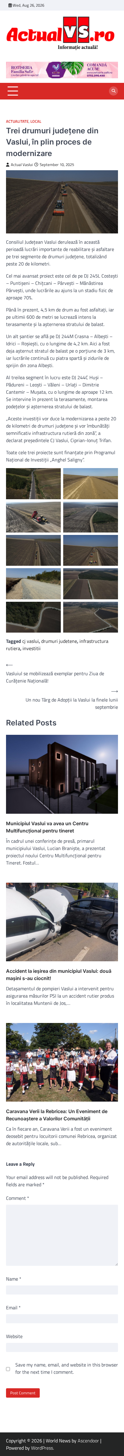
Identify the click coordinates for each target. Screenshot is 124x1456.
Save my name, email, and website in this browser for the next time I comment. (66, 1368)
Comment (17, 1198)
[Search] (113, 91)
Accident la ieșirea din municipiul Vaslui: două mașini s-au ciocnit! (58, 974)
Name (13, 1278)
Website (14, 1336)
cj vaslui (30, 641)
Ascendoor (88, 1440)
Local (35, 121)
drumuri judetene (59, 641)
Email (13, 1307)
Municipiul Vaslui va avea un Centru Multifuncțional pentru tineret (47, 827)
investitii (32, 648)
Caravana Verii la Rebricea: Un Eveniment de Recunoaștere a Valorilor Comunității (56, 1115)
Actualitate (17, 121)
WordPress (42, 1447)
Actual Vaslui (22, 165)
